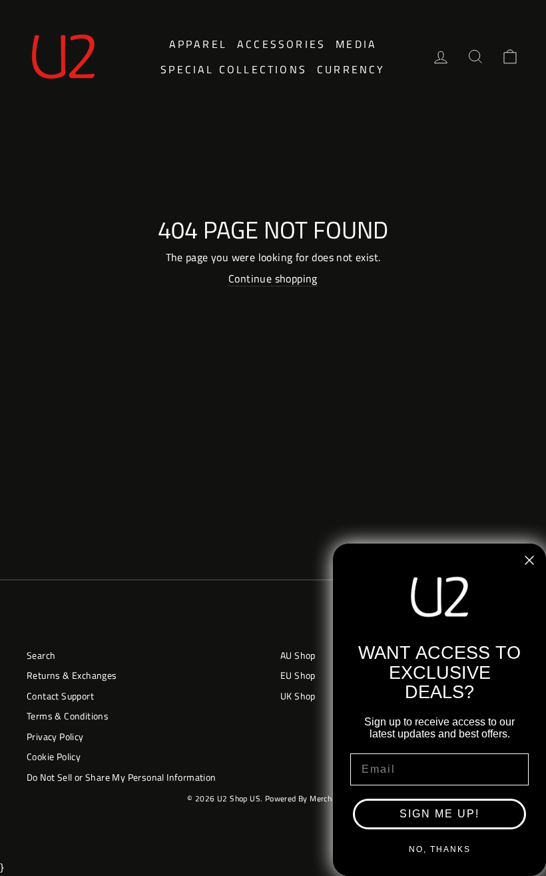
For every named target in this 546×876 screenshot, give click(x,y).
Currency (351, 69)
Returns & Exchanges (72, 675)
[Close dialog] (529, 560)
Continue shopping (273, 278)
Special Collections (233, 69)
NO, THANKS (440, 849)
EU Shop (298, 675)
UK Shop (298, 696)
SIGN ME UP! (439, 813)
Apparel (198, 44)
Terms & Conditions (68, 716)
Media (356, 44)
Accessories (281, 44)
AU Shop (298, 655)
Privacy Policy (55, 736)
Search (41, 655)
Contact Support (60, 696)
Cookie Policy (54, 756)
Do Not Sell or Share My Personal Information (121, 777)
